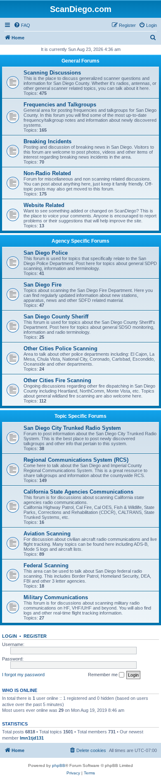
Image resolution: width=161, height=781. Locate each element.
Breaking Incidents (47, 141)
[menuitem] (22, 25)
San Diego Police (46, 253)
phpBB (58, 765)
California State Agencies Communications (78, 492)
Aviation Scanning (47, 533)
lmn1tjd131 (32, 737)
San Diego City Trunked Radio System (72, 428)
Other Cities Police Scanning (60, 348)
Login (9, 636)
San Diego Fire (43, 285)
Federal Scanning (46, 565)
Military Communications (56, 597)
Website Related (44, 205)
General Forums (80, 61)
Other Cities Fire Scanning (57, 380)
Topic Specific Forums (80, 416)
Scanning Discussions (52, 73)
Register (35, 636)
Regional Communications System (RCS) (76, 460)
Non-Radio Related (47, 173)
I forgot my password (23, 674)
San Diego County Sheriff (56, 316)
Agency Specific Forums (80, 241)
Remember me (103, 674)
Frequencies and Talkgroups (60, 104)
